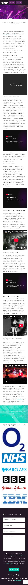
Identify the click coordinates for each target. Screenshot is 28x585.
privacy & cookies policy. (18, 555)
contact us (20, 399)
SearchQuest (17, 580)
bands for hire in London (9, 34)
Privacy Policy (9, 563)
